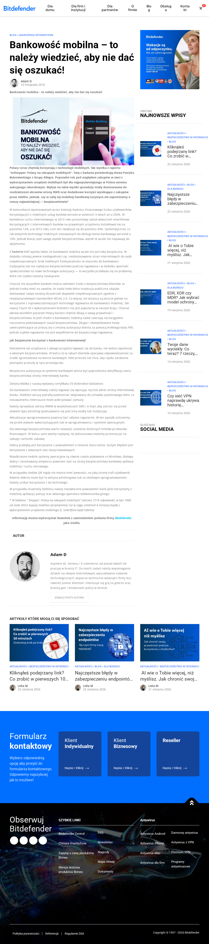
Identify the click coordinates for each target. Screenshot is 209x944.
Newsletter (105, 842)
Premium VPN (180, 852)
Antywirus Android (152, 834)
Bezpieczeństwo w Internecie (187, 137)
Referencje (52, 933)
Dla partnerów (110, 8)
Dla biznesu (175, 189)
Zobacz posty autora (69, 597)
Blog (149, 8)
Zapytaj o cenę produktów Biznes (76, 855)
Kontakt (185, 8)
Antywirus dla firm (152, 863)
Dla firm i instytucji (78, 8)
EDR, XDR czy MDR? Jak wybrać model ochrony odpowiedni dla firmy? (183, 302)
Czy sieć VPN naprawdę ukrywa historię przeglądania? (183, 402)
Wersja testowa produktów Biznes (71, 870)
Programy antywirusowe (180, 864)
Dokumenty (105, 871)
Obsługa (165, 8)
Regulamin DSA (74, 933)
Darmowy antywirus (184, 833)
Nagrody (103, 852)
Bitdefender (123, 518)
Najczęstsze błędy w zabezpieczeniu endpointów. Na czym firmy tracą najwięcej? (182, 205)
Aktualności (176, 133)
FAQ (100, 833)
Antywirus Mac (150, 853)
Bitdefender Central (72, 834)
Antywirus (147, 820)
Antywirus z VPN (182, 842)
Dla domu (50, 8)
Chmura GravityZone (72, 843)
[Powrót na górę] (192, 803)
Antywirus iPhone (152, 843)
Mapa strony (106, 862)
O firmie (132, 8)
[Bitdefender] (19, 8)
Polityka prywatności (26, 933)
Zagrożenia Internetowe (36, 35)
